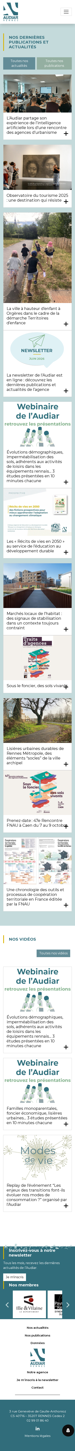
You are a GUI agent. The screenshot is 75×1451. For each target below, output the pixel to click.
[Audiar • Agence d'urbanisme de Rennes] (10, 12)
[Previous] (7, 1304)
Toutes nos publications (54, 63)
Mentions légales (37, 1436)
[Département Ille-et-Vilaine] (29, 1304)
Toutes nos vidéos (53, 953)
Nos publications (37, 1335)
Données (38, 1343)
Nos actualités (37, 1328)
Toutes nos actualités (19, 63)
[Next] (67, 1304)
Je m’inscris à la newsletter (37, 1380)
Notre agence (37, 1372)
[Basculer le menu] (66, 12)
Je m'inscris (14, 1277)
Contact (37, 1387)
